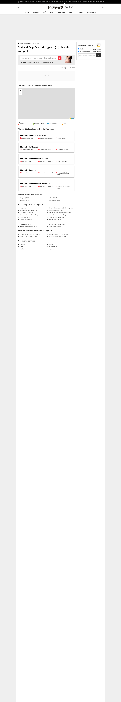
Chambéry (36, 62)
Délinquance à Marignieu (56, 217)
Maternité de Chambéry (29, 147)
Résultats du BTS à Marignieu (57, 236)
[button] (20, 90)
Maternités (24, 43)
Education (61, 12)
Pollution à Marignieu (55, 219)
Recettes (38, 1)
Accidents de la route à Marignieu (59, 215)
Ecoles (21, 247)
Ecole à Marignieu (25, 217)
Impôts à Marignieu (25, 224)
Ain (30, 43)
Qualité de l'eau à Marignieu (28, 210)
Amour (53, 1)
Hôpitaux (51, 249)
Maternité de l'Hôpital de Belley (33, 135)
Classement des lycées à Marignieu (30, 215)
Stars (79, 1)
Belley (29, 62)
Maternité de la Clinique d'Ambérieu (35, 183)
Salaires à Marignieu (26, 222)
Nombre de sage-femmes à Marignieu (60, 212)
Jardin (48, 1)
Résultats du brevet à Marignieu (58, 234)
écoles (71, 12)
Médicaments (53, 247)
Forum (102, 1)
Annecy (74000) (62, 161)
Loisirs (85, 1)
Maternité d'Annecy (28, 170)
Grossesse (35, 12)
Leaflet (72, 118)
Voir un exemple (97, 49)
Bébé (44, 12)
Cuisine (32, 1)
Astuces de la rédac (84, 51)
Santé (69, 1)
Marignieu (23, 208)
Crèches (22, 249)
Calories (51, 244)
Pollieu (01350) (53, 198)
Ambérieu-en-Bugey (47, 62)
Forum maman (91, 12)
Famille (64, 1)
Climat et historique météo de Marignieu (61, 208)
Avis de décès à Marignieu (27, 212)
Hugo (97, 1)
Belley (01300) (62, 138)
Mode (22, 1)
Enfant (51, 12)
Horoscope (91, 1)
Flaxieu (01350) (24, 200)
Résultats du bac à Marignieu (28, 236)
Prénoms (80, 12)
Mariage (58, 1)
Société (74, 1)
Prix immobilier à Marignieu (57, 224)
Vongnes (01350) (24, 198)
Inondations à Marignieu (56, 210)
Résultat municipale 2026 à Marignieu (31, 234)
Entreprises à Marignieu (56, 222)
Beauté (27, 1)
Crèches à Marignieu (26, 219)
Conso (27, 12)
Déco (43, 1)
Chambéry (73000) (63, 150)
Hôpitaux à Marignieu (55, 226)
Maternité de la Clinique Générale (34, 158)
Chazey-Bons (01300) (55, 200)
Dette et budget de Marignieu (28, 226)
